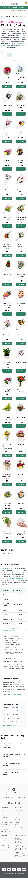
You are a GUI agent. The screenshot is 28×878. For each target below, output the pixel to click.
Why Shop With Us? (20, 815)
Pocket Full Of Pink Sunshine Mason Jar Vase (7, 446)
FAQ (2, 812)
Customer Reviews (20, 812)
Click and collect (16, 694)
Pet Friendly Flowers (6, 827)
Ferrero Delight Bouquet (7, 504)
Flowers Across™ (6, 568)
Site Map (17, 829)
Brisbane (21, 7)
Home (2, 16)
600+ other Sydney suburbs (16, 578)
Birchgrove (16, 714)
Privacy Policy (5, 845)
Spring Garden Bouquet (21, 334)
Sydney (14, 7)
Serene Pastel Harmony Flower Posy (7, 335)
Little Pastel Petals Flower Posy (21, 190)
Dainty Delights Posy (7, 218)
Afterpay (17, 822)
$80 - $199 (22, 55)
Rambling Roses (20, 417)
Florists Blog (18, 827)
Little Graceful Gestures (21, 79)
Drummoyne (7, 718)
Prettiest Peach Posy (21, 304)
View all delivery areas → (9, 725)
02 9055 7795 (18, 857)
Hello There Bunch (21, 134)
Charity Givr (18, 819)
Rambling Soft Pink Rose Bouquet (21, 276)
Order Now (7, 86)
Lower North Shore (17, 16)
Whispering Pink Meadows (7, 391)
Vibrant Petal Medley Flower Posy (7, 246)
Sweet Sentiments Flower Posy (21, 218)
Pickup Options (5, 829)
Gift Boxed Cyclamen (21, 446)
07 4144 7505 (18, 849)
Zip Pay (17, 824)
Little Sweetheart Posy (7, 134)
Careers (3, 840)
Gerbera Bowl (7, 78)
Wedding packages (6, 819)
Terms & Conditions (6, 850)
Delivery (8, 16)
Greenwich (16, 711)
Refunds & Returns (6, 847)
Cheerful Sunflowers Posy (7, 418)
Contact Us (4, 843)
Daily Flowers (4, 817)
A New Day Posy (7, 105)
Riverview (16, 718)
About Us (3, 838)
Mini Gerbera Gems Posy (7, 161)
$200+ (14, 58)
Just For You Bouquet (20, 161)
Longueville (7, 711)
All (4, 55)
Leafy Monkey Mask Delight (7, 532)
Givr (16, 817)
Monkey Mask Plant (7, 363)
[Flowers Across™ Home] (14, 3)
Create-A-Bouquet (5, 815)
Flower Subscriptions (6, 824)
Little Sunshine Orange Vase (21, 391)
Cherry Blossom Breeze (7, 189)
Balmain (6, 722)
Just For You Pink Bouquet (21, 106)
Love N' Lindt (7, 274)
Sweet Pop (21, 474)
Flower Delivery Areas (7, 822)
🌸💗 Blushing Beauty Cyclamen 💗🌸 (7, 476)
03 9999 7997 (18, 842)
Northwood (7, 714)
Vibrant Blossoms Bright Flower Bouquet (7, 305)
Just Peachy (20, 504)
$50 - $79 (15, 55)
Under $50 (9, 55)
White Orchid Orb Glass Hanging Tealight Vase (21, 533)
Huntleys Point (15, 722)
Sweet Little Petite (21, 362)
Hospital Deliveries (20, 810)
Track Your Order (5, 831)
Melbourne (6, 7)
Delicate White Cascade (21, 246)
